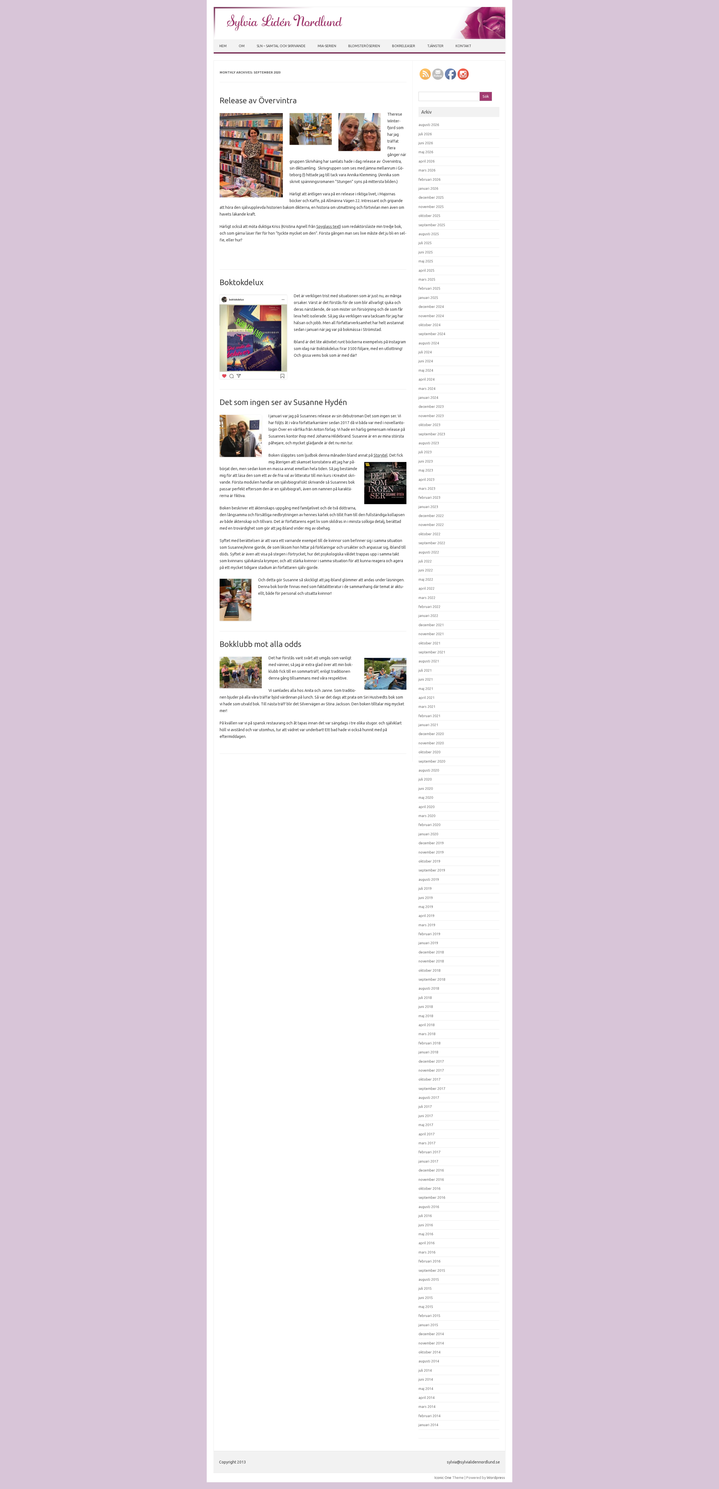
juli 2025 (425, 243)
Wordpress (496, 1477)
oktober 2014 (429, 1352)
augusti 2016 (428, 1207)
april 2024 (426, 379)
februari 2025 (429, 288)
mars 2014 (426, 1406)
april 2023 (426, 479)
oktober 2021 (429, 643)
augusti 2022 (428, 552)
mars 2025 (426, 279)
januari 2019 (428, 943)
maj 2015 (425, 1307)
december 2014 (431, 1334)
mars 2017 (426, 1143)
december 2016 (431, 1170)
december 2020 (431, 734)
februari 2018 (429, 1043)
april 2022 (426, 588)
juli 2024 (425, 352)
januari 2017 (428, 1161)
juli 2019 (425, 888)
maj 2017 (425, 1125)
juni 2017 (425, 1116)
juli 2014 (425, 1370)
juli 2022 (425, 561)
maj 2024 (425, 370)
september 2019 (431, 870)
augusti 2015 (428, 1279)
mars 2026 (426, 170)
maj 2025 (425, 261)
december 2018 (431, 952)
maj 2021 (425, 688)
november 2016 (431, 1179)
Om (242, 46)
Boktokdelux (241, 282)
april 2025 (426, 270)
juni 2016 (425, 1225)
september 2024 (431, 334)
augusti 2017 (428, 1097)
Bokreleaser (403, 46)
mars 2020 (426, 816)
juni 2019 (425, 898)
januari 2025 (428, 297)
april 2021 (426, 697)
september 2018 (431, 979)
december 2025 (431, 197)
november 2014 (431, 1343)
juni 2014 (425, 1379)
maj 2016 (425, 1234)
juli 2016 (425, 1216)
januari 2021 (428, 725)
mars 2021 (426, 706)
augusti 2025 (428, 234)
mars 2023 (426, 488)
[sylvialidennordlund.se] (359, 37)
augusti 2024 (428, 343)
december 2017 (431, 1061)
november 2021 (431, 634)
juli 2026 (425, 134)
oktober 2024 (429, 325)
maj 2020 (425, 797)
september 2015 (431, 1270)
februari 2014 (429, 1416)
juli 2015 (425, 1288)
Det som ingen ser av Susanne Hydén (283, 402)
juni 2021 (425, 679)
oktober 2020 (429, 752)
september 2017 (431, 1088)
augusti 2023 (428, 443)
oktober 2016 (429, 1188)
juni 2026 (425, 143)
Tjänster (435, 46)
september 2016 (431, 1197)
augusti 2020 (428, 770)
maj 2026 (425, 152)
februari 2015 (429, 1316)
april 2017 (426, 1134)
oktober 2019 (429, 861)
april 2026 (426, 161)
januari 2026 (428, 188)
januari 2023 (428, 507)
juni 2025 (425, 252)
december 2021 (431, 625)
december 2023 (431, 406)
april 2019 (426, 916)
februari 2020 (429, 825)
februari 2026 (429, 179)
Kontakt (463, 46)
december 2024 (431, 306)
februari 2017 (429, 1152)
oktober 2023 (429, 425)
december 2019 (431, 843)
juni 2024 (425, 361)
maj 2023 (425, 470)
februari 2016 (429, 1261)
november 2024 (431, 316)
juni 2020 (425, 788)
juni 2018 (425, 1006)
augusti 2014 (428, 1361)
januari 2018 (428, 1052)
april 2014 (426, 1397)
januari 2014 (428, 1425)
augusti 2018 (428, 988)
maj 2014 (425, 1388)
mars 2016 (426, 1252)
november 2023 (431, 416)
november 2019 (431, 852)
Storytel (381, 455)
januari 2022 (428, 615)
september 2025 (431, 225)
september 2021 (431, 652)
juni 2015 (425, 1298)
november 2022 (431, 525)
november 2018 (431, 961)
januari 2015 (428, 1325)
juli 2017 (425, 1106)
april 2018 (426, 1025)
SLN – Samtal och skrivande (281, 46)
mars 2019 (426, 925)
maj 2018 (425, 1016)
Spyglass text (328, 226)
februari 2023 (429, 497)
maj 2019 (425, 907)
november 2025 (431, 207)
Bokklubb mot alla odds (260, 644)
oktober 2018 (429, 970)
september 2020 (431, 761)
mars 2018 (426, 1034)
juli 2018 (425, 997)
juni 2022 (425, 570)
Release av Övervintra (258, 100)
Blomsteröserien (364, 46)
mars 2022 (426, 598)
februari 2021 (429, 716)
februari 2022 (429, 607)
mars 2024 (426, 388)
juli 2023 (425, 452)
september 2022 (431, 543)
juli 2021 (425, 670)
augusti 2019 (428, 879)
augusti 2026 (428, 125)
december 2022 (431, 516)
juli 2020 (425, 779)
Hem (223, 46)
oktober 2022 (429, 534)
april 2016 (426, 1243)
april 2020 (426, 807)
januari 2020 (428, 834)
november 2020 (431, 743)
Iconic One (442, 1477)
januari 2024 (428, 397)
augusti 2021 (428, 661)
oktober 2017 (429, 1079)
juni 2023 (425, 461)
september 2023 (431, 434)
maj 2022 (425, 579)
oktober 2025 (429, 216)
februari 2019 (429, 934)
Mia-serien (327, 46)
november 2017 (431, 1070)
